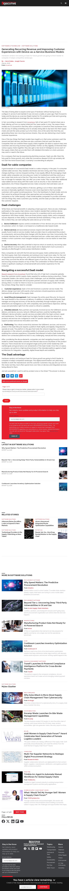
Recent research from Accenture (13, 274)
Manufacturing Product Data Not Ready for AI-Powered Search (25, 472)
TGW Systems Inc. (34, 798)
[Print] (3, 376)
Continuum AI (32, 649)
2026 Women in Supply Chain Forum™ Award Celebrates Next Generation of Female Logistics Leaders (45, 736)
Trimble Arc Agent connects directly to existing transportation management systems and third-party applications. (43, 783)
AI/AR (25, 641)
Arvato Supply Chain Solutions (38, 608)
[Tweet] (16, 376)
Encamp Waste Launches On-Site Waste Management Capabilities (43, 714)
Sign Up (14, 436)
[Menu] (65, 3)
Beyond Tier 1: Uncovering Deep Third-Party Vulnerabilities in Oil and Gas (28, 460)
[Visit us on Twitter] (8, 821)
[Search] (61, 3)
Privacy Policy (17, 433)
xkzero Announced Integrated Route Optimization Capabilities (44, 523)
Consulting (28, 751)
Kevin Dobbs (9, 61)
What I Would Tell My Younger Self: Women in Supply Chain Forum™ (45, 793)
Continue (43, 887)
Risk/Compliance (29, 692)
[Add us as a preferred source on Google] (21, 376)
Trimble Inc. (31, 780)
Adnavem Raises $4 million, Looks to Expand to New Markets (11, 523)
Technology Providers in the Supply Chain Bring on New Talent (12, 534)
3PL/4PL (26, 731)
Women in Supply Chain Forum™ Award (36, 790)
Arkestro (30, 588)
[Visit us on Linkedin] (12, 821)
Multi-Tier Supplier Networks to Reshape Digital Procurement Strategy (44, 755)
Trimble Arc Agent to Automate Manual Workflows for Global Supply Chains (43, 775)
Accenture (8, 65)
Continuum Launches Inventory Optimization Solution (21, 483)
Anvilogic (31, 700)
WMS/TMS (27, 771)
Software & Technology (11, 46)
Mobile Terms (54, 431)
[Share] (7, 376)
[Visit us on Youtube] (22, 821)
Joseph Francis (20, 61)
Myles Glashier (9, 686)
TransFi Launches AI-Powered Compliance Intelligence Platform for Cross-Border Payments (44, 666)
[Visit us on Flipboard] (17, 821)
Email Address (14, 416)
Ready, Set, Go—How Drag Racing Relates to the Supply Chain (46, 534)
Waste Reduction (30, 711)
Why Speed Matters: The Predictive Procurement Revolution (24, 448)
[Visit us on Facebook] (3, 821)
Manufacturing (29, 620)
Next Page (20, 812)
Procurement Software (32, 580)
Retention (38, 530)
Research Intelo (33, 759)
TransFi (30, 672)
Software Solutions (30, 46)
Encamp (30, 719)
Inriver (30, 628)
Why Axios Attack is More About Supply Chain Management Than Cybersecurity (43, 696)
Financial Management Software (35, 661)
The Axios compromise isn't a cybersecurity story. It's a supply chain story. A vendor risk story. (45, 704)
